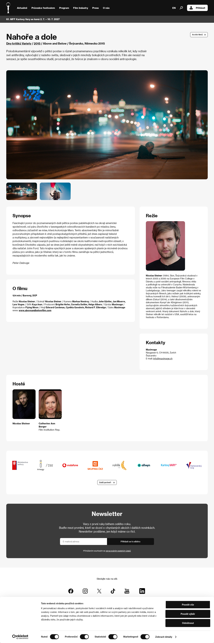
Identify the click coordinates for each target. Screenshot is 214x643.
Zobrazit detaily (163, 636)
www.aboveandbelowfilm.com (35, 310)
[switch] (84, 636)
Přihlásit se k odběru (130, 541)
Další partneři (105, 482)
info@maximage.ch (162, 358)
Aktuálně (22, 7)
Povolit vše (188, 604)
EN (174, 7)
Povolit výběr (188, 614)
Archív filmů (197, 34)
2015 (37, 43)
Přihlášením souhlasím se (107, 551)
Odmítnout (188, 623)
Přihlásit (200, 7)
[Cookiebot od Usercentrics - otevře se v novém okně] (20, 637)
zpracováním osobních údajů (118, 551)
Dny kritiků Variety (18, 43)
